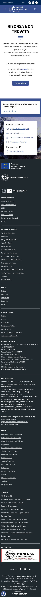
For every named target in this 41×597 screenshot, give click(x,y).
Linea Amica (5, 536)
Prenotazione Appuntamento (11, 447)
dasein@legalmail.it (11, 424)
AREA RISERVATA (20, 594)
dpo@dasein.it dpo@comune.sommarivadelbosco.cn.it (14, 420)
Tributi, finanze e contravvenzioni (12, 273)
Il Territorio (5, 322)
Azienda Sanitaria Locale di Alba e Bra (14, 522)
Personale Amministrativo (10, 218)
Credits (3, 474)
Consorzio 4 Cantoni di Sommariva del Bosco (16, 532)
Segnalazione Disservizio (9, 451)
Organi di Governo (7, 201)
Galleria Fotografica (8, 326)
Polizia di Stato (6, 516)
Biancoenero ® (16, 589)
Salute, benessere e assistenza (12, 269)
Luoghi (3, 319)
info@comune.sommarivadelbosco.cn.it (19, 359)
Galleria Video (6, 329)
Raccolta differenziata (9, 506)
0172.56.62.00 (9, 347)
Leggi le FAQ (5, 444)
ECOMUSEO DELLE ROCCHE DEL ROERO (15, 499)
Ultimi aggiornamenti (8, 478)
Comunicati (5, 297)
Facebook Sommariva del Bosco (12, 509)
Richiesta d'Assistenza (9, 454)
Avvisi (3, 304)
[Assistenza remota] (23, 583)
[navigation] (4, 9)
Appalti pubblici (6, 243)
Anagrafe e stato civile (9, 239)
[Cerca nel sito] (35, 9)
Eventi (3, 316)
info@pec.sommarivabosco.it (16, 357)
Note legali (5, 468)
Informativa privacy (8, 464)
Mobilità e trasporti (7, 266)
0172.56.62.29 (9, 349)
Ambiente (4, 236)
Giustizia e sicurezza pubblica (11, 259)
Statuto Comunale (7, 461)
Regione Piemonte (8, 2)
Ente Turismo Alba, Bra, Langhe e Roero (15, 512)
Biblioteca (4, 294)
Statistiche (5, 481)
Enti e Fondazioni (7, 214)
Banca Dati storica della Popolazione (14, 539)
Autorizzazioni (6, 246)
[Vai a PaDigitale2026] (14, 190)
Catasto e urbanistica (8, 249)
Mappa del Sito (6, 484)
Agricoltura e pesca (8, 233)
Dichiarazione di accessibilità (11, 437)
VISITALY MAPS (6, 496)
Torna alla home (20, 83)
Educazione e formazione (10, 256)
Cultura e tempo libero (9, 253)
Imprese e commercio (8, 263)
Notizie (3, 291)
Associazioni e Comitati (9, 336)
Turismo (4, 276)
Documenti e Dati (7, 211)
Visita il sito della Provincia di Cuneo (13, 529)
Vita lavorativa (6, 279)
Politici (3, 221)
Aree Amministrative (8, 204)
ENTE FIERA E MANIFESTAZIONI (12, 502)
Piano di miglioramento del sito (12, 441)
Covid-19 (4, 301)
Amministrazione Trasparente (11, 434)
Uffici (3, 208)
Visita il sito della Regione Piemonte (13, 526)
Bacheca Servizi (6, 458)
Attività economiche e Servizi (11, 332)
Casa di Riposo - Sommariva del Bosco (14, 519)
